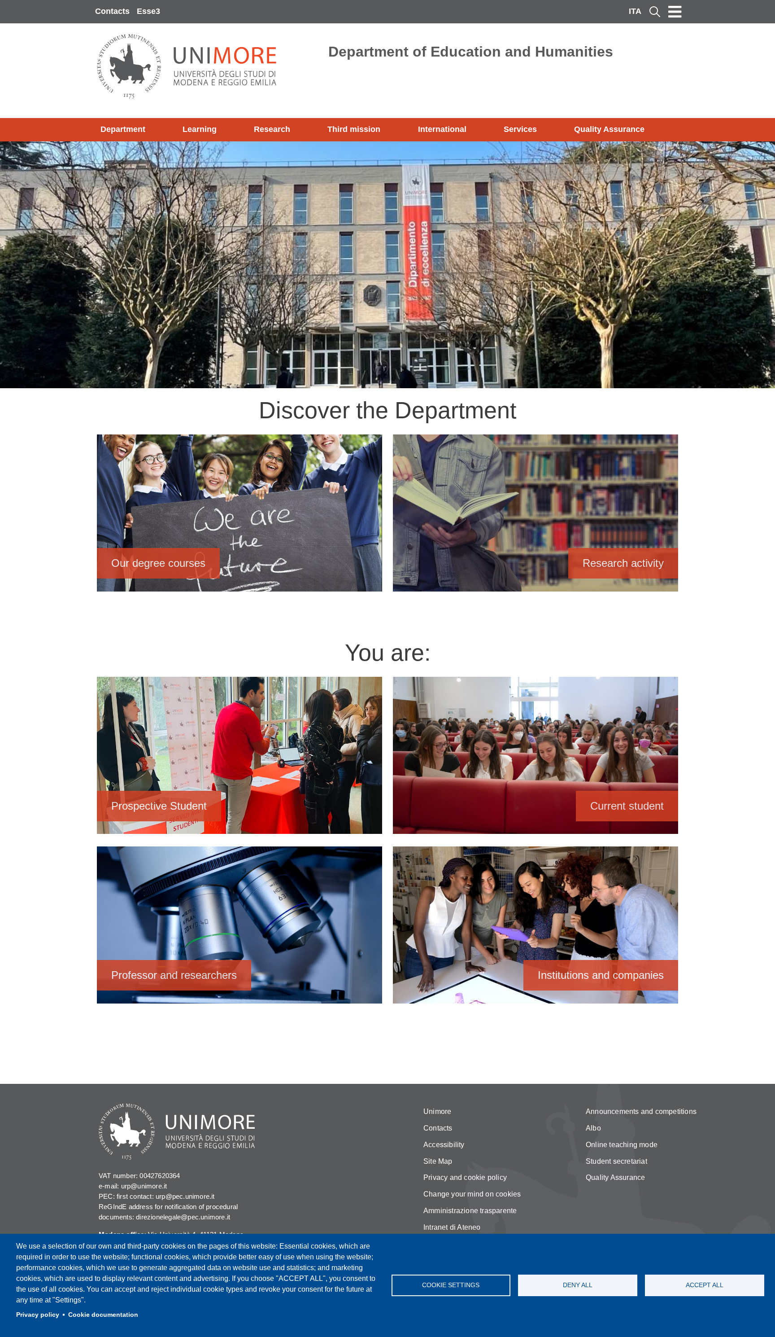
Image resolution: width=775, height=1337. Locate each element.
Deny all (577, 1285)
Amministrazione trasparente (470, 1210)
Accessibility (444, 1145)
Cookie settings (450, 1285)
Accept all (704, 1285)
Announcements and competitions (641, 1111)
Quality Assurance (609, 129)
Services (520, 129)
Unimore (437, 1111)
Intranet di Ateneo (452, 1227)
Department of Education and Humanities (470, 52)
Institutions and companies (535, 929)
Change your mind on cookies (472, 1194)
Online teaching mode (621, 1145)
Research (272, 129)
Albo (593, 1128)
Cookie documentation (103, 1314)
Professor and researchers (239, 929)
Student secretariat (616, 1161)
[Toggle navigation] (675, 11)
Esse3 (148, 11)
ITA (635, 11)
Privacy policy (37, 1314)
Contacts (112, 11)
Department (122, 129)
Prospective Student (239, 759)
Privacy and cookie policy (465, 1177)
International (442, 129)
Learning (200, 129)
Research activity (535, 517)
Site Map (438, 1161)
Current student (535, 759)
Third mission (353, 129)
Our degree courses (239, 517)
